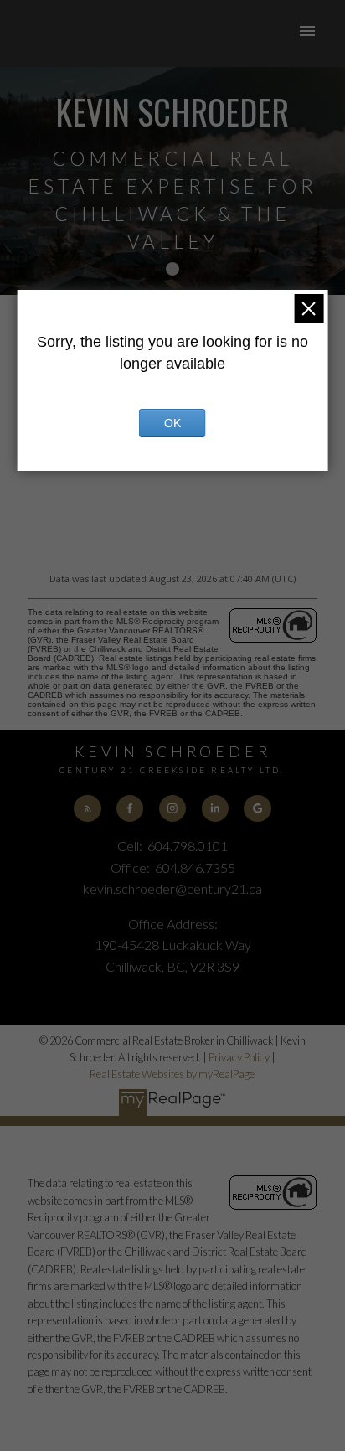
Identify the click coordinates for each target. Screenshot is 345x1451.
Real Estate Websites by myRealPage (172, 1074)
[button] (87, 808)
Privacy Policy (239, 1057)
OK (172, 423)
